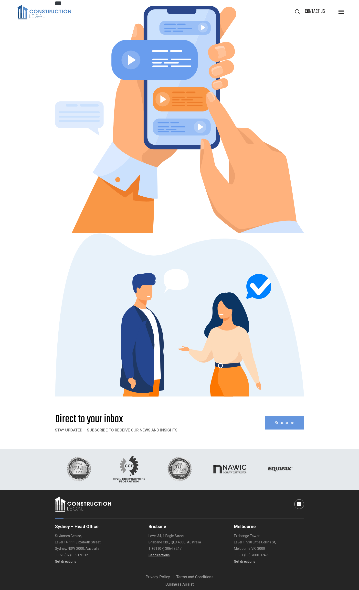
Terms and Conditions (194, 577)
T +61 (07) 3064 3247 (164, 548)
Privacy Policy (158, 577)
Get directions (65, 561)
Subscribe (284, 422)
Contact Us (315, 12)
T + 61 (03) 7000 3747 (251, 555)
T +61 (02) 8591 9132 (71, 555)
